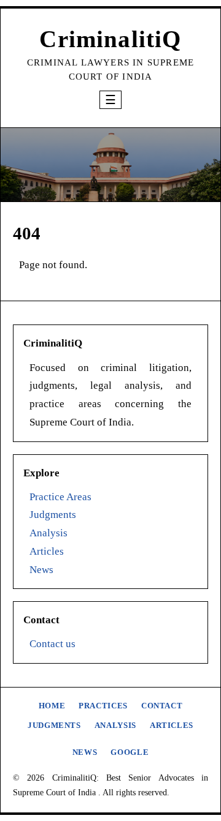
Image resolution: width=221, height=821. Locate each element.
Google (129, 752)
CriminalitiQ (110, 39)
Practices (103, 706)
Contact (161, 706)
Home (52, 706)
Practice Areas (60, 497)
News (41, 569)
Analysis (48, 533)
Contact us (52, 644)
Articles (46, 551)
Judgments (52, 514)
